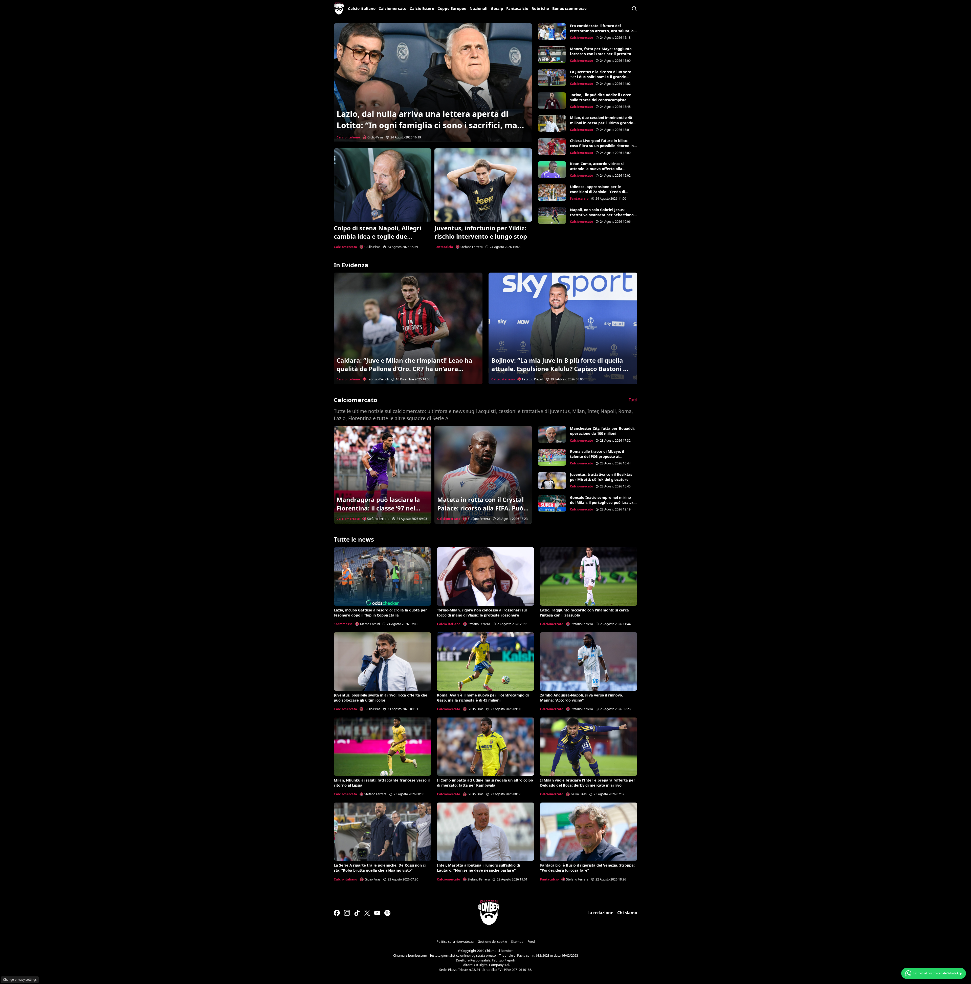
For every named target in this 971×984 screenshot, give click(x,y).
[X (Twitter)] (367, 913)
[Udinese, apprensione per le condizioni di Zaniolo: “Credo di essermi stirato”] (552, 192)
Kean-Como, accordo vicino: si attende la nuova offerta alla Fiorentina (597, 168)
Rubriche (540, 8)
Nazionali (479, 8)
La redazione (600, 912)
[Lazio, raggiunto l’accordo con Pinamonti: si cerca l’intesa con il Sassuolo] (588, 576)
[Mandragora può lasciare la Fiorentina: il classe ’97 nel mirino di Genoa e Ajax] (382, 475)
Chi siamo (627, 912)
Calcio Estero (422, 8)
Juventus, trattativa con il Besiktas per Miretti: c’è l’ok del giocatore (601, 477)
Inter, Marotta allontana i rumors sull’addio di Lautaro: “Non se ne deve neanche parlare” (478, 868)
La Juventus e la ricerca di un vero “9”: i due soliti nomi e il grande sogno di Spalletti (600, 76)
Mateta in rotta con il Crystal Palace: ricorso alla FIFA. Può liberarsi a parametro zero (480, 508)
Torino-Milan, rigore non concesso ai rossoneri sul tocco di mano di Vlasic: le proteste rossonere (482, 613)
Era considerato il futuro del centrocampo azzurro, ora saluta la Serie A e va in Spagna (602, 30)
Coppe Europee (451, 8)
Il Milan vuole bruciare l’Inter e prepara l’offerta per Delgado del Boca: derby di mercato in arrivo (587, 783)
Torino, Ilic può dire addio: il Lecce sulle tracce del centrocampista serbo (600, 99)
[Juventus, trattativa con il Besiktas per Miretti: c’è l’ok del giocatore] (552, 480)
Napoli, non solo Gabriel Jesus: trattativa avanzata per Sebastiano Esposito (602, 214)
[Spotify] (387, 913)
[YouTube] (377, 913)
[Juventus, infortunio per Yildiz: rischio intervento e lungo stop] (483, 185)
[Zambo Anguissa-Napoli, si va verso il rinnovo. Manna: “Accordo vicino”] (588, 661)
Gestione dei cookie (492, 941)
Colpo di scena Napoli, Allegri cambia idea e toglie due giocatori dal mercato (377, 236)
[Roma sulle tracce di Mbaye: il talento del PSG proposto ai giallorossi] (552, 457)
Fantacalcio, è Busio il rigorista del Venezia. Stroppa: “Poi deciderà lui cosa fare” (587, 868)
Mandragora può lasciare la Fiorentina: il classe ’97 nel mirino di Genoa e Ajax (378, 508)
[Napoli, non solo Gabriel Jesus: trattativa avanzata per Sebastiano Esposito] (552, 215)
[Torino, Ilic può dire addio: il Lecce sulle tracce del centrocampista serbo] (552, 100)
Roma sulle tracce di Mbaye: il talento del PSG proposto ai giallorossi (597, 456)
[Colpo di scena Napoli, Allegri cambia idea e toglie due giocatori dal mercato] (382, 185)
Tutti (633, 400)
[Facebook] (337, 913)
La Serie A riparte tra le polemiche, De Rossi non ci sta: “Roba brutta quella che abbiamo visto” (380, 868)
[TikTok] (357, 913)
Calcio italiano (362, 8)
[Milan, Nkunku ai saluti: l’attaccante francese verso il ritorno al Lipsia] (382, 747)
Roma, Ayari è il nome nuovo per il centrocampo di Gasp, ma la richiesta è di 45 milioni (483, 698)
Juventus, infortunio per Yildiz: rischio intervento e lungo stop (480, 232)
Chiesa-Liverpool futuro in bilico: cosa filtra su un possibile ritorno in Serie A (602, 145)
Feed (531, 941)
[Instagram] (347, 913)
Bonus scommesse (569, 8)
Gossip (497, 8)
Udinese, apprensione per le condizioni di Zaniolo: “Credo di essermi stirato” (597, 191)
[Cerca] (634, 9)
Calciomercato (392, 8)
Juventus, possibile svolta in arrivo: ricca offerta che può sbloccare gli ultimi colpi (380, 698)
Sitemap (517, 941)
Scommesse (343, 624)
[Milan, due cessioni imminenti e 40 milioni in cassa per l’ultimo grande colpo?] (552, 123)
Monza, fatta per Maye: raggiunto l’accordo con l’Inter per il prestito (601, 51)
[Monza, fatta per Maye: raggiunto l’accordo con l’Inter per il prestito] (552, 54)
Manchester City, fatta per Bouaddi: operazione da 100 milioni (602, 431)
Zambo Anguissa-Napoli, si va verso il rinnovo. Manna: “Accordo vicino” (581, 698)
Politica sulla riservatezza (455, 941)
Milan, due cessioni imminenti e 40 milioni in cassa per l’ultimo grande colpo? (601, 122)
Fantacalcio (517, 8)
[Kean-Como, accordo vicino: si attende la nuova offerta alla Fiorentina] (552, 169)
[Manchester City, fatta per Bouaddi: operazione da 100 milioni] (552, 434)
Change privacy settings (20, 979)
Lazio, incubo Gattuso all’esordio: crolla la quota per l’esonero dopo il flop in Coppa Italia (380, 613)
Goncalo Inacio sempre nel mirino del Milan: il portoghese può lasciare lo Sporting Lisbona (603, 502)
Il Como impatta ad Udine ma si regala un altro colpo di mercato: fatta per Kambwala (485, 783)
